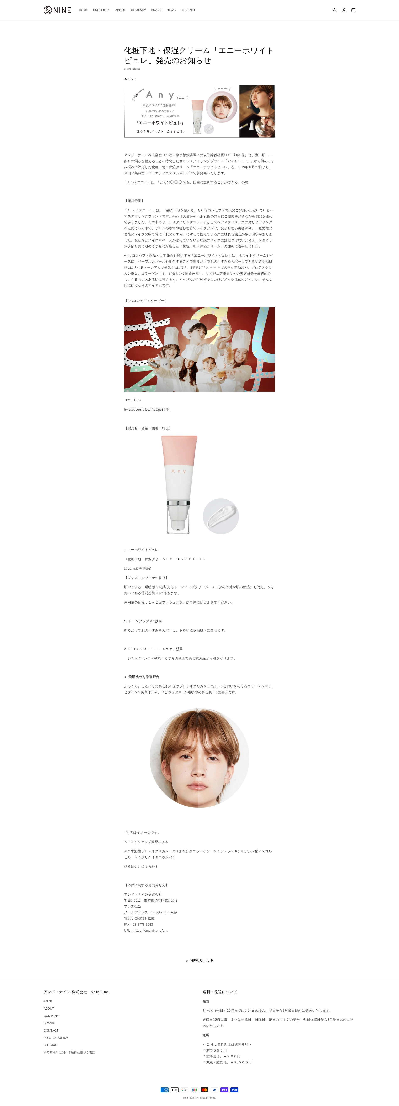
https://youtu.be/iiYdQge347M (147, 409)
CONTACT (51, 1030)
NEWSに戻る (202, 961)
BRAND (49, 1023)
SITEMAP (50, 1045)
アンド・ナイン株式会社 (143, 894)
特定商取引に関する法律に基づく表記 (69, 1052)
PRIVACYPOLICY (56, 1037)
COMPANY (51, 1015)
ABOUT (49, 1008)
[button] (335, 10)
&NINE (48, 1001)
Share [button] (133, 79)
